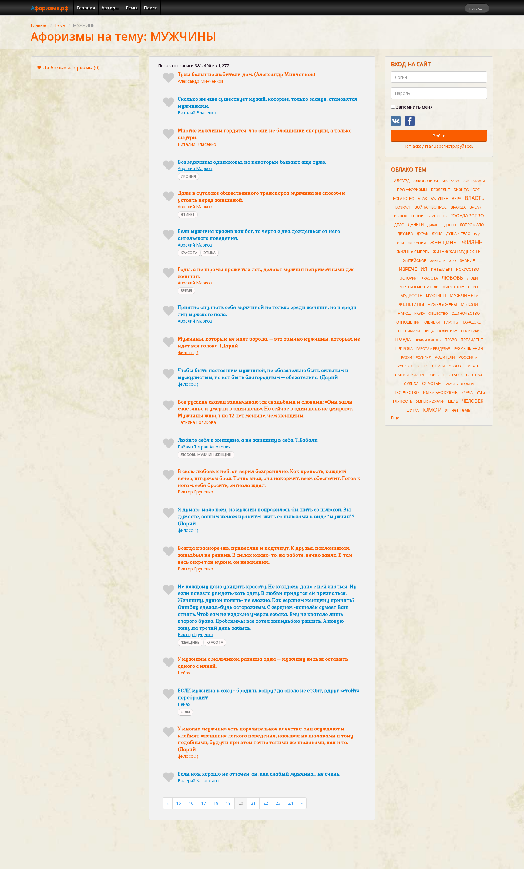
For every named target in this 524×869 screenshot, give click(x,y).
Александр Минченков (201, 81)
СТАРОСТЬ (459, 375)
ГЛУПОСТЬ (437, 216)
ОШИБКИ (432, 322)
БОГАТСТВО (403, 198)
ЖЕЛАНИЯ (417, 243)
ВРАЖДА (458, 207)
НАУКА (419, 313)
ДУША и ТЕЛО (458, 234)
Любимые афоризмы (71, 67)
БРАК (422, 198)
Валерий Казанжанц (198, 780)
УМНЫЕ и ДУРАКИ (430, 401)
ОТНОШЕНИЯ (408, 322)
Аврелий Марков (195, 168)
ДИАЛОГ (434, 225)
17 (203, 803)
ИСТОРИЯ (409, 278)
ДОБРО (450, 225)
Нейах (184, 673)
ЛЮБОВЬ (452, 277)
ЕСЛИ (185, 712)
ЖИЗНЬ (472, 242)
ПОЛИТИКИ (470, 331)
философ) (188, 352)
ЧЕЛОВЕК (472, 401)
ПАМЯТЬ (451, 322)
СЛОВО (455, 366)
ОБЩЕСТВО (438, 313)
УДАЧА (467, 393)
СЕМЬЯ (438, 366)
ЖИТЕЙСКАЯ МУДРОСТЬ (457, 252)
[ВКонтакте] (396, 121)
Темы (131, 8)
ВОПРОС (439, 207)
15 (178, 803)
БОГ (476, 190)
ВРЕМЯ (186, 290)
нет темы (461, 410)
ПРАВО (451, 340)
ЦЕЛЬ (453, 401)
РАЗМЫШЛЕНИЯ (468, 349)
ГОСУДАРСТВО (467, 215)
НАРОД (404, 313)
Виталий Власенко (197, 113)
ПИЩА (429, 331)
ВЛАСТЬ (475, 198)
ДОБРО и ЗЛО (472, 225)
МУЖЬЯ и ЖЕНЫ (442, 305)
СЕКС (423, 366)
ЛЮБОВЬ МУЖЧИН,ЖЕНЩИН (206, 454)
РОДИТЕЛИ (445, 357)
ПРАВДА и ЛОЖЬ (428, 340)
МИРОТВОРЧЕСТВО (460, 287)
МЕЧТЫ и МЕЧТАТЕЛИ (419, 287)
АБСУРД (402, 181)
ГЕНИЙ (417, 216)
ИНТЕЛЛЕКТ (441, 269)
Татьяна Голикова (197, 422)
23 (278, 803)
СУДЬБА (411, 384)
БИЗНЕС (461, 190)
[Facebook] (410, 121)
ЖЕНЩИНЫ (190, 642)
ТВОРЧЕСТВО (406, 393)
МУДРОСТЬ (411, 296)
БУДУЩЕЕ (439, 198)
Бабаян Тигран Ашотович (204, 447)
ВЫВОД (400, 216)
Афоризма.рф (50, 8)
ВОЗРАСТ (403, 207)
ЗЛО (452, 261)
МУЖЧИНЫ (436, 296)
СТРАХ (477, 375)
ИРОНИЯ (188, 176)
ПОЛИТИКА (447, 331)
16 (191, 803)
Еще (395, 418)
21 (253, 803)
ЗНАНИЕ (467, 261)
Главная (86, 8)
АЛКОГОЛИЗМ (425, 181)
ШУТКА (412, 410)
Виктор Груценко (195, 492)
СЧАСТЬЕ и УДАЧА (459, 384)
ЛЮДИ (472, 278)
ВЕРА (456, 198)
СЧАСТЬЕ (431, 383)
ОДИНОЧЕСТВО (466, 313)
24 (290, 803)
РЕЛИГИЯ (423, 357)
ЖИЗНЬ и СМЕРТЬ (413, 252)
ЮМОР (432, 410)
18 (215, 803)
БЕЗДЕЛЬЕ (440, 190)
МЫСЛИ (469, 304)
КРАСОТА (189, 252)
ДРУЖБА (405, 234)
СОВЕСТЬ (436, 375)
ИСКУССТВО (467, 269)
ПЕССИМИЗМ (409, 331)
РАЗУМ (406, 357)
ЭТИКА (209, 252)
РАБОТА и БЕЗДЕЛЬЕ (433, 349)
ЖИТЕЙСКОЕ (414, 261)
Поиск (150, 8)
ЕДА (477, 234)
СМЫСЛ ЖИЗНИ (409, 375)
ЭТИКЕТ (188, 214)
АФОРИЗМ (451, 181)
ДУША (437, 234)
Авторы (110, 8)
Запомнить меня (414, 107)
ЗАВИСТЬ (437, 261)
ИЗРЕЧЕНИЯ (413, 269)
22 (265, 803)
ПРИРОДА (404, 349)
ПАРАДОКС (471, 322)
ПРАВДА (403, 339)
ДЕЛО (399, 225)
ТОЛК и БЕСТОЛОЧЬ (440, 393)
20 (240, 803)
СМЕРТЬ (472, 366)
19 (228, 803)
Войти (438, 136)
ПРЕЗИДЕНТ (472, 340)
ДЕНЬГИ (416, 225)
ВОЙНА (421, 207)
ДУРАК (422, 234)
